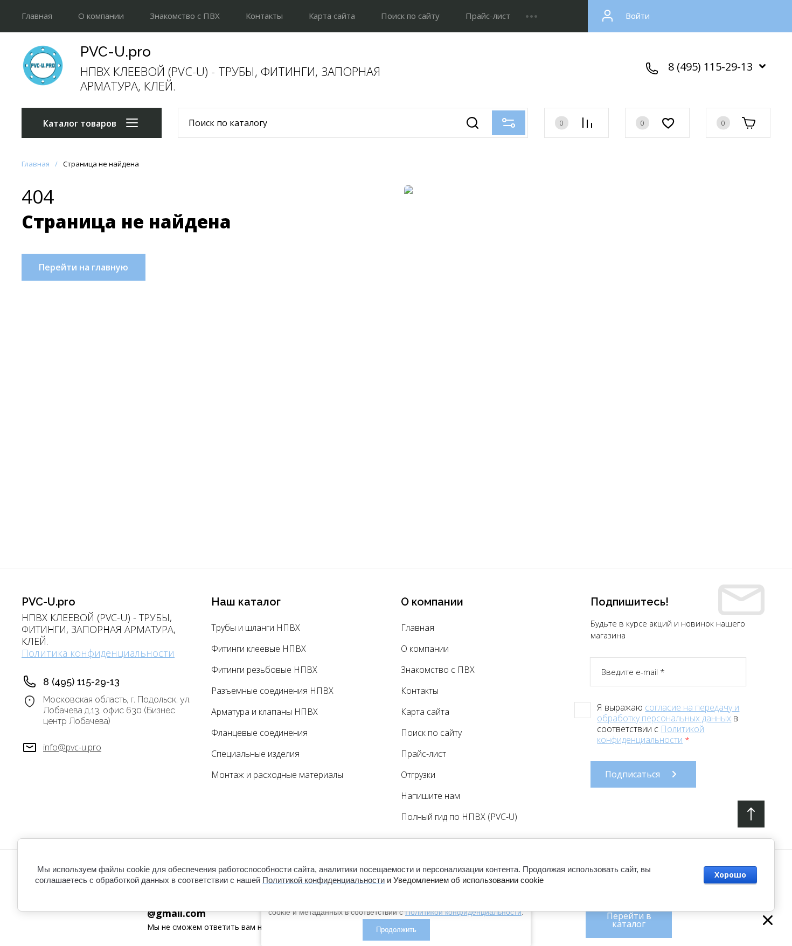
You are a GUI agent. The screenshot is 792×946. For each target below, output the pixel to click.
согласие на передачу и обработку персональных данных (668, 712)
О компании (101, 15)
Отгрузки (418, 775)
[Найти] (472, 123)
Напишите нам (430, 796)
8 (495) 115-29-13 (710, 66)
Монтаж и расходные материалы (277, 775)
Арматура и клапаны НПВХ (264, 712)
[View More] (531, 16)
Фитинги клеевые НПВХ (258, 649)
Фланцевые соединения (259, 733)
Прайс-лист (488, 15)
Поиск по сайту (410, 15)
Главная (37, 15)
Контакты (264, 15)
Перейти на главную (83, 267)
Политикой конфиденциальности (650, 734)
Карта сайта (332, 15)
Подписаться (632, 774)
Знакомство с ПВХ (185, 15)
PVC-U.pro (115, 52)
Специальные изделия (255, 754)
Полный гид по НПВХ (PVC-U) (459, 817)
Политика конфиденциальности (98, 652)
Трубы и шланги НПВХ (255, 628)
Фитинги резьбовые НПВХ (264, 670)
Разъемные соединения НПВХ (272, 691)
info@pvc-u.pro (72, 747)
